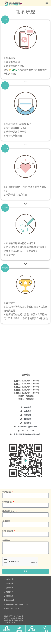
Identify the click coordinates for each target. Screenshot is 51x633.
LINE (14, 69)
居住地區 (6, 521)
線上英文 (31, 630)
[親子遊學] (6, 627)
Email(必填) (7, 502)
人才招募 (44, 631)
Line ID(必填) (8, 531)
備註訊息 (6, 541)
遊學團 (19, 631)
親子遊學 (6, 630)
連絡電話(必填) (9, 511)
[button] (47, 3)
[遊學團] (19, 627)
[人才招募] (44, 627)
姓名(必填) (7, 492)
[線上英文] (31, 627)
